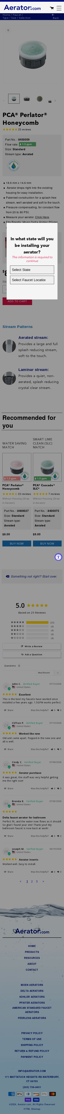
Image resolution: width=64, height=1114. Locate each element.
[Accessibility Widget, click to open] (58, 557)
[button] (55, 7)
